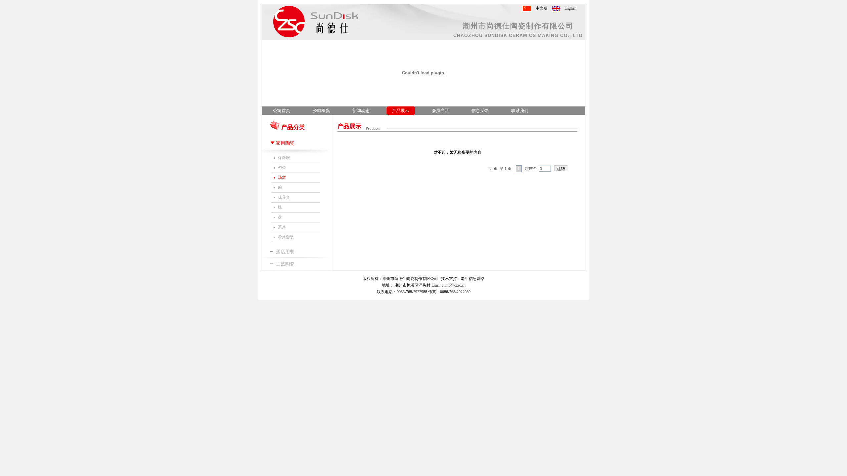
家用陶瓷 (285, 143)
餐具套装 (286, 237)
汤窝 (282, 177)
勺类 (282, 167)
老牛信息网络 (473, 278)
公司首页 (281, 110)
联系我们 (519, 110)
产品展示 (400, 110)
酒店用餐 (285, 251)
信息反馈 (480, 110)
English (570, 8)
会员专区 (440, 110)
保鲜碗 (284, 157)
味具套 (284, 197)
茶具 (282, 227)
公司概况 (321, 110)
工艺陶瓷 (285, 263)
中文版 (542, 8)
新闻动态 (361, 110)
